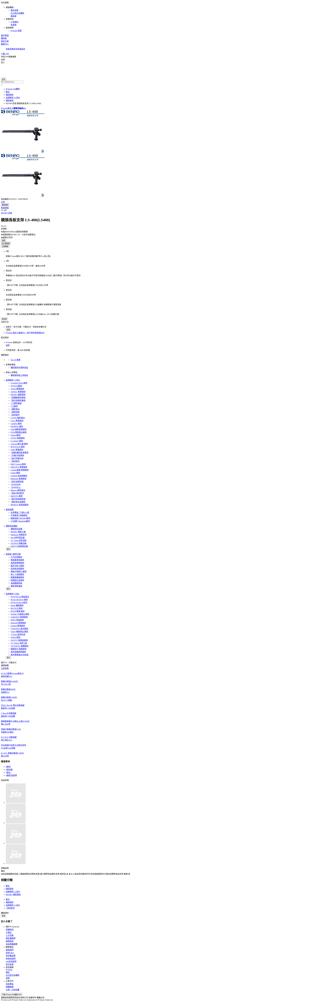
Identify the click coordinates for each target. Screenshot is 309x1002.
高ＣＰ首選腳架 (17, 574)
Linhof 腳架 (15, 473)
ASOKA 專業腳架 (18, 392)
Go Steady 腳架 (17, 441)
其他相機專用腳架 (18, 652)
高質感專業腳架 (17, 563)
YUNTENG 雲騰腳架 (19, 646)
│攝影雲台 (15, 409)
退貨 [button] (15, 49)
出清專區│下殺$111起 (20, 512)
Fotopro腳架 (16, 435)
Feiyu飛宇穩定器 (18, 538)
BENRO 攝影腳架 (18, 395)
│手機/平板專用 (17, 455)
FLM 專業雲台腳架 (19, 432)
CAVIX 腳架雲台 (18, 418)
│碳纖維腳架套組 (18, 397)
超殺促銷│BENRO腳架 (20, 518)
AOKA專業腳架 (17, 389)
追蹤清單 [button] (10, 49)
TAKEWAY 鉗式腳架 (19, 629)
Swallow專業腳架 (18, 626)
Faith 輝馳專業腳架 (19, 429)
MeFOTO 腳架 (17, 496)
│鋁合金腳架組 (17, 482)
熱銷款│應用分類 (13, 554)
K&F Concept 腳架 (18, 464)
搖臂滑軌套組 (16, 586)
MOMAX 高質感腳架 (19, 505)
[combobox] (154, 82)
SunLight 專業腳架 (18, 623)
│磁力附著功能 (17, 458)
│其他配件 (15, 415)
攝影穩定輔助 (11, 526)
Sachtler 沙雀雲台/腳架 (20, 614)
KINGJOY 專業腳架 (19, 467)
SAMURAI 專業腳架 (19, 617)
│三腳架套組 (16, 403)
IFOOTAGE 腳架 (18, 447)
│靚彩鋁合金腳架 (18, 502)
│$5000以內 (16, 484)
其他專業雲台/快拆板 (19, 655)
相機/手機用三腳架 (19, 572)
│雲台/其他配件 (17, 493)
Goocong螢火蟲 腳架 (19, 444)
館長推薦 (10, 510)
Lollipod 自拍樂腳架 (19, 476)
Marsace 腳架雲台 (18, 490)
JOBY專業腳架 (17, 450)
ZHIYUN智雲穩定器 (19, 546)
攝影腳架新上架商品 (19, 375)
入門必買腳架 (16, 557)
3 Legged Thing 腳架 (19, 383)
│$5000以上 (16, 487)
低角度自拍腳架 (17, 569)
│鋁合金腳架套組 (18, 400)
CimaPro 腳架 (16, 424)
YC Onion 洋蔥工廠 (19, 643)
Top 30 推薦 (15, 360)
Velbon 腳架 (15, 637)
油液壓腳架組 (16, 583)
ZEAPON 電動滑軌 (19, 543)
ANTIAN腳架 (16, 386)
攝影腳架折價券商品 (19, 368)
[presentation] (154, 131)
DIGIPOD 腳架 (17, 426)
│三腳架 (14, 406)
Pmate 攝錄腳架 (17, 605)
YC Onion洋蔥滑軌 (18, 540)
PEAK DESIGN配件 (19, 603)
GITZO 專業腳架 (18, 438)
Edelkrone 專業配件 (19, 535)
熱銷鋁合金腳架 (17, 580)
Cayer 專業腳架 (17, 421)
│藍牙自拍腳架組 (18, 499)
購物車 (4, 38)
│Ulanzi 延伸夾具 (18, 634)
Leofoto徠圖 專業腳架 (20, 470)
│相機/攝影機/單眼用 (19, 453)
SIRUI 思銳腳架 (17, 620)
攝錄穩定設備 (16, 529)
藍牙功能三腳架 (17, 566)
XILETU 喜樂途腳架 (19, 640)
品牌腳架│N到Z (12, 594)
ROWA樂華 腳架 (18, 611)
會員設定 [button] (21, 49)
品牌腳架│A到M (13, 380)
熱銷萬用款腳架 (17, 560)
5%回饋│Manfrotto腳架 (20, 521)
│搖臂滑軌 (15, 412)
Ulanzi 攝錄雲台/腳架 (19, 632)
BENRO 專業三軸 (18, 532)
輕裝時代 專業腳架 (19, 649)
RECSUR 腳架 (17, 608)
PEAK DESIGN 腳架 (19, 600)
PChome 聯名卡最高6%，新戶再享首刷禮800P (25, 333)
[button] (154, 16)
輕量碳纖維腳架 (17, 577)
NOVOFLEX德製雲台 (20, 597)
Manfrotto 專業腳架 (18, 479)
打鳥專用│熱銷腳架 (19, 515)
